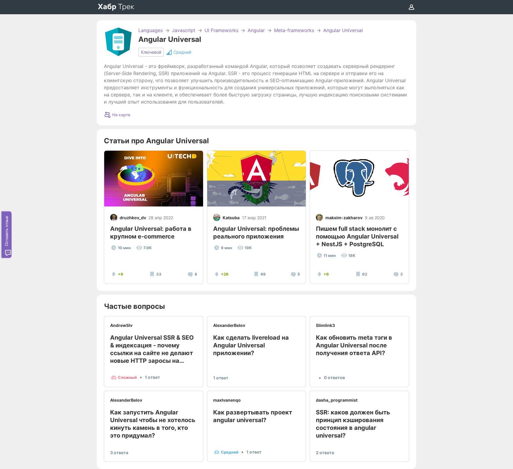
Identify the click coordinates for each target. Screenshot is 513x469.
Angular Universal (343, 30)
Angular (256, 30)
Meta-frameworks (294, 30)
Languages (150, 30)
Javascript (183, 30)
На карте (121, 114)
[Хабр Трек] (116, 7)
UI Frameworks (221, 30)
